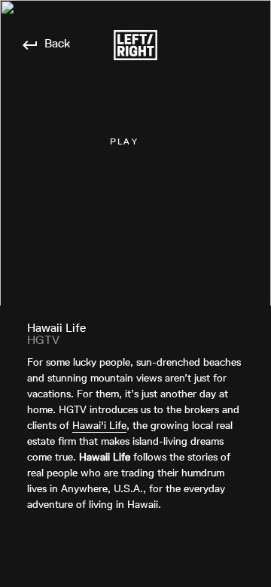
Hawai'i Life (99, 425)
